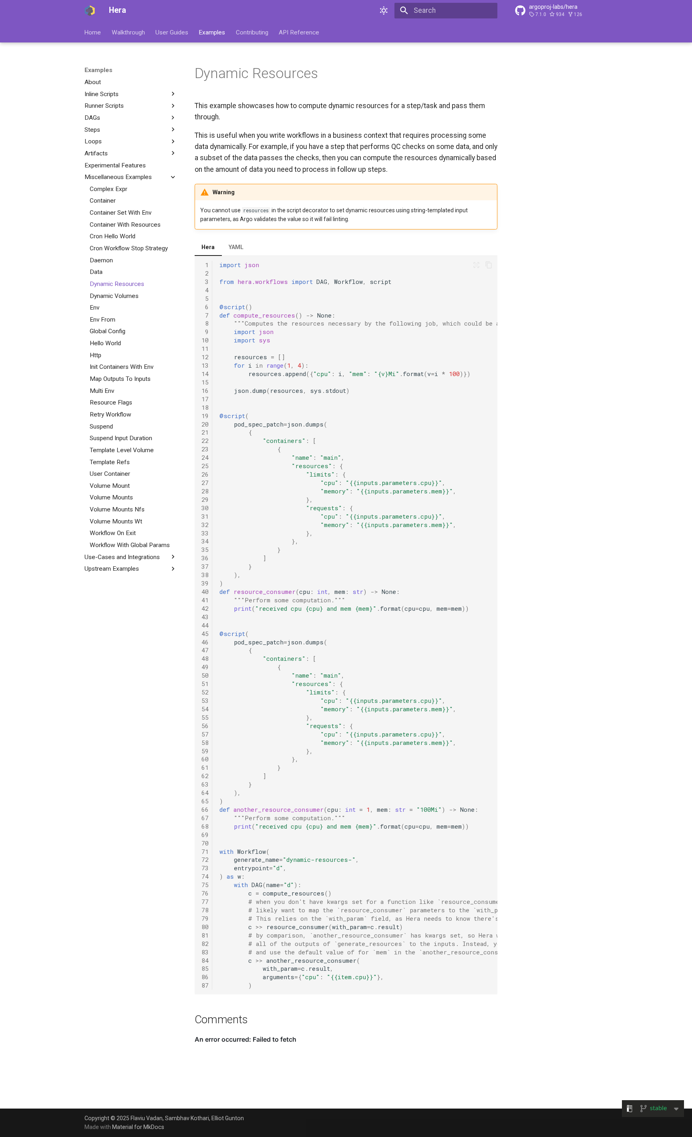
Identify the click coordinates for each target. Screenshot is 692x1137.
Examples (212, 32)
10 (205, 340)
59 (205, 751)
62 (205, 776)
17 (205, 399)
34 (205, 541)
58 (205, 743)
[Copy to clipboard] (488, 265)
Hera (208, 247)
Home (92, 32)
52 (205, 692)
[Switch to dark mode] (384, 10)
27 (205, 483)
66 (205, 809)
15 (205, 382)
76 (205, 893)
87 (205, 985)
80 (205, 927)
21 (205, 432)
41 (205, 600)
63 (205, 784)
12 (205, 357)
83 (205, 952)
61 (205, 767)
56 (205, 726)
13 (205, 365)
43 (205, 617)
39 (205, 583)
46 (205, 642)
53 (205, 700)
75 (205, 885)
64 (205, 793)
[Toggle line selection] (476, 265)
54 (205, 709)
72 (205, 859)
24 (205, 457)
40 (205, 592)
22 (205, 441)
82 (205, 944)
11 (205, 348)
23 (205, 449)
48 (205, 658)
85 (205, 968)
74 (205, 876)
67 (205, 818)
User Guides (171, 32)
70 (205, 843)
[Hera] (90, 10)
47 (205, 650)
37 (205, 566)
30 (205, 508)
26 (205, 474)
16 (205, 390)
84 (205, 960)
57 (205, 734)
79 (205, 918)
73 (205, 868)
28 (205, 491)
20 (205, 424)
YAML (236, 247)
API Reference (299, 32)
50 (205, 675)
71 (205, 851)
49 (205, 667)
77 (205, 902)
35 (205, 549)
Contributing (252, 32)
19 (205, 416)
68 (205, 826)
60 (205, 759)
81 (205, 935)
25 (205, 466)
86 (205, 977)
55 (205, 717)
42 (205, 608)
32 (205, 525)
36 (205, 558)
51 (205, 684)
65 (205, 801)
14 (205, 374)
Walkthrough (128, 32)
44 (205, 625)
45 (205, 634)
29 (205, 499)
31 (205, 516)
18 (205, 407)
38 (205, 575)
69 (205, 835)
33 (205, 533)
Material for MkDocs (138, 1127)
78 (205, 910)
